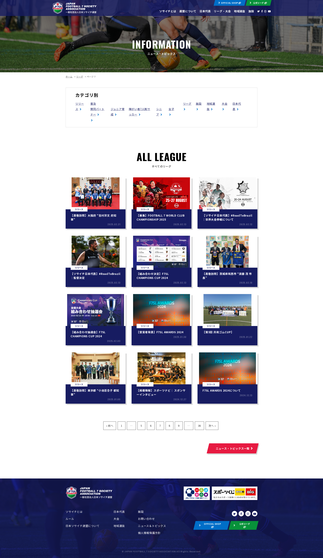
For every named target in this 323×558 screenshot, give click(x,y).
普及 (93, 104)
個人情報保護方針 (149, 533)
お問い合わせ (146, 519)
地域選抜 (239, 11)
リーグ (79, 76)
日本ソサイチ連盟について (83, 526)
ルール (70, 519)
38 (199, 425)
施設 (251, 11)
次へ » (212, 425)
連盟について (187, 11)
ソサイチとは (167, 11)
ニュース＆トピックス (152, 526)
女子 (171, 109)
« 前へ (109, 425)
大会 (224, 104)
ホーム (69, 76)
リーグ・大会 (222, 11)
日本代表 (205, 11)
